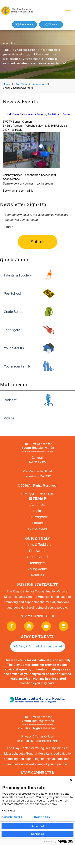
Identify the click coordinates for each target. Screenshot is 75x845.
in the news (37, 529)
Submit (37, 241)
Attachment (39, 84)
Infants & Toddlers (18, 275)
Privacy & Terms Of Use (37, 494)
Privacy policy (41, 816)
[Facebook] (11, 626)
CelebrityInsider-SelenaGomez (21, 174)
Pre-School (12, 293)
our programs (37, 517)
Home (6, 84)
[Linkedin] (63, 626)
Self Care (21, 84)
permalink (27, 190)
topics (37, 511)
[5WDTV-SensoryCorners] (37, 150)
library (37, 523)
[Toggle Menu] (68, 10)
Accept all (37, 826)
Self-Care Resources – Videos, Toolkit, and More (36, 114)
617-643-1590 (37, 461)
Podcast (10, 400)
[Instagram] (29, 626)
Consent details (12, 816)
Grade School (14, 312)
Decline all (37, 833)
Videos (9, 418)
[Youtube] (46, 626)
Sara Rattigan (15, 125)
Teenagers (12, 330)
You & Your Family (17, 366)
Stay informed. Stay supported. (41, 646)
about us (37, 505)
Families (37, 575)
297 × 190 (9, 129)
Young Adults (14, 348)
